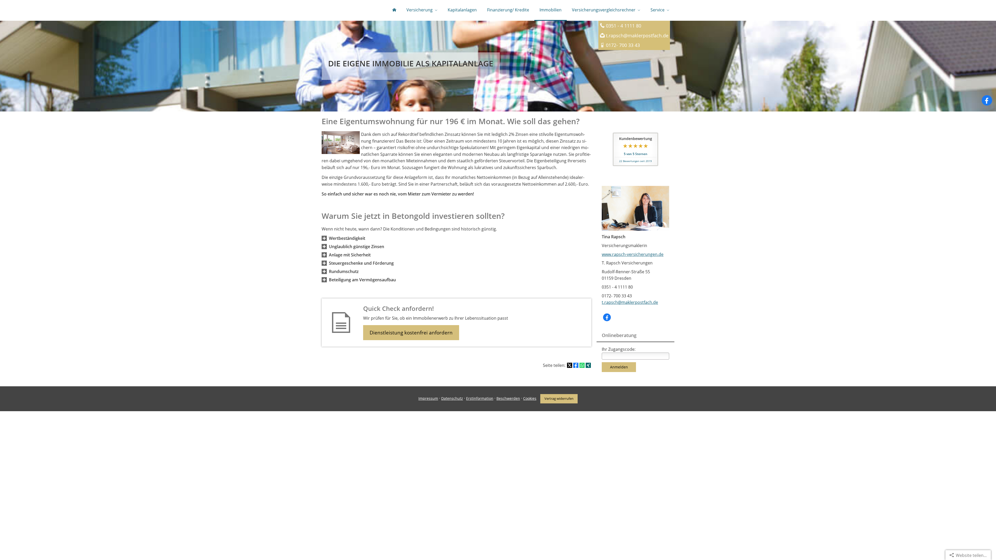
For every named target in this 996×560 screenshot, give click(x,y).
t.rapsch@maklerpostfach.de (637, 35)
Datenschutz (452, 398)
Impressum (428, 398)
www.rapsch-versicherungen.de (632, 254)
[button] (498, 105)
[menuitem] (394, 10)
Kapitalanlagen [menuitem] (462, 10)
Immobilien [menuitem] (551, 10)
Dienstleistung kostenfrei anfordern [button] (411, 332)
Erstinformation (479, 398)
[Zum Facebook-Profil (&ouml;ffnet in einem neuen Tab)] (987, 100)
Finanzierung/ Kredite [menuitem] (508, 10)
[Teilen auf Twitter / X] (569, 365)
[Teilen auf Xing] (588, 365)
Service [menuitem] (658, 10)
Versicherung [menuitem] (419, 10)
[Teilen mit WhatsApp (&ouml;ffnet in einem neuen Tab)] (582, 365)
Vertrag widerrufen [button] (558, 398)
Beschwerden (508, 398)
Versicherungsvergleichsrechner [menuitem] (603, 10)
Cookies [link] (529, 398)
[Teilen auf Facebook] (575, 365)
